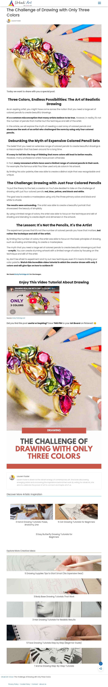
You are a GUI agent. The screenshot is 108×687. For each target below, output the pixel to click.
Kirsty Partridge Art (21, 274)
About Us (42, 684)
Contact (35, 684)
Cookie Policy (25, 684)
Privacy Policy (13, 684)
